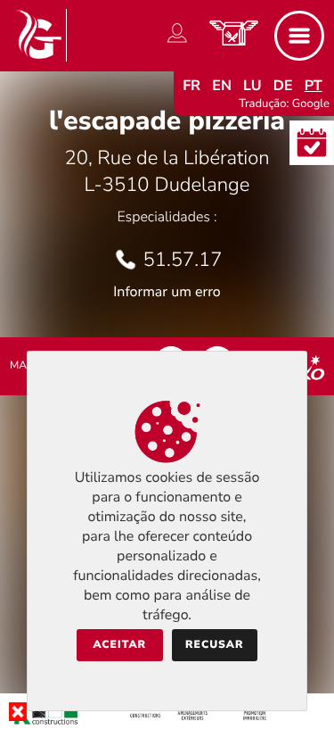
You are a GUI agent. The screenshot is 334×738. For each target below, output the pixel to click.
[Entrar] (177, 43)
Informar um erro (166, 292)
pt (313, 85)
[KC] (167, 724)
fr (191, 85)
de (283, 85)
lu (252, 85)
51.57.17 (183, 259)
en (222, 85)
